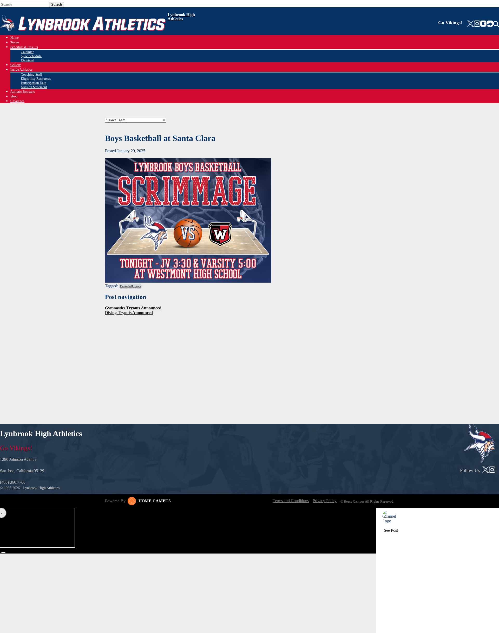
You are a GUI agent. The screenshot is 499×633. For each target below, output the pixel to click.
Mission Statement (34, 87)
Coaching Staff (31, 74)
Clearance (17, 101)
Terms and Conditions (291, 500)
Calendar (27, 52)
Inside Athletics (21, 69)
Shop (14, 96)
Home (14, 37)
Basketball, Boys (130, 286)
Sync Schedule (31, 56)
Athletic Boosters (22, 92)
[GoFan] (486, 24)
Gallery (15, 65)
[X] (470, 24)
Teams (14, 42)
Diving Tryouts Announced (129, 312)
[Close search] (72, 3)
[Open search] (496, 24)
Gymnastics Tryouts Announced (133, 308)
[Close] (386, 516)
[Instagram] (477, 24)
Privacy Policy (325, 500)
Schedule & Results (24, 47)
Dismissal (27, 60)
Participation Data (33, 83)
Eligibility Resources (36, 79)
